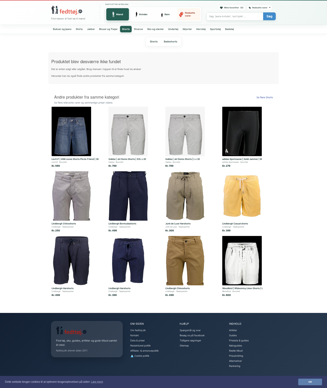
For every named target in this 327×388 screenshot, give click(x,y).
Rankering (234, 366)
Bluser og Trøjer (108, 29)
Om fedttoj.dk (138, 330)
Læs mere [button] (97, 381)
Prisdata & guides (239, 340)
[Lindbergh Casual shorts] (242, 196)
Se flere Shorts (264, 97)
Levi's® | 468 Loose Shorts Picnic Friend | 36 (75, 159)
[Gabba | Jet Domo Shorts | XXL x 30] (128, 131)
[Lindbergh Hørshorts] (71, 260)
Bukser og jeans (62, 29)
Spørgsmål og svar (190, 330)
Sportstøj (215, 29)
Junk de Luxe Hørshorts (178, 223)
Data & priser (137, 340)
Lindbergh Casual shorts (235, 223)
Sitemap (184, 345)
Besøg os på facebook (192, 335)
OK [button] (310, 382)
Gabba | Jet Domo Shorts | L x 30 (182, 159)
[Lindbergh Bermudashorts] (128, 196)
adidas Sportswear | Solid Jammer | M (242, 159)
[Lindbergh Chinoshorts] (71, 196)
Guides (233, 335)
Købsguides (235, 345)
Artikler (233, 330)
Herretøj (201, 29)
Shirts (79, 29)
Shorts (126, 29)
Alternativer (235, 360)
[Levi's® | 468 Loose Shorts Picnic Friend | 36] (71, 131)
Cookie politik (141, 355)
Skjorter (187, 29)
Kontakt (134, 335)
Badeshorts (170, 41)
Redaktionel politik (140, 345)
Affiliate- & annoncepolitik (144, 350)
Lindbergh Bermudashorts (122, 223)
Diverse (138, 29)
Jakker (91, 29)
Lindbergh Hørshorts (63, 288)
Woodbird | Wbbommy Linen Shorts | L (242, 288)
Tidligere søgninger (190, 340)
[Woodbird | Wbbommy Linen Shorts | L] (242, 260)
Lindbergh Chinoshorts (64, 223)
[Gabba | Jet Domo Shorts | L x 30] (185, 131)
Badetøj (229, 29)
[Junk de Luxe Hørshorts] (185, 196)
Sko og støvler (155, 29)
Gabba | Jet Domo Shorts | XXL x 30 (127, 159)
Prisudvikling (236, 355)
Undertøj (173, 29)
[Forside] (66, 10)
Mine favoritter (233, 7)
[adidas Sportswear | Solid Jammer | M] (242, 131)
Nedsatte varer (259, 7)
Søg (269, 16)
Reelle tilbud (236, 350)
